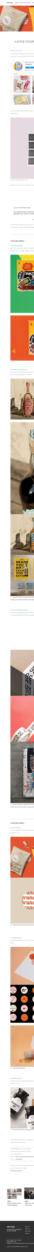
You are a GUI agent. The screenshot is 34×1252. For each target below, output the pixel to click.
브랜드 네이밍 (23, 2)
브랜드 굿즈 (28, 2)
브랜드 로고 (17, 2)
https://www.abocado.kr (16, 1170)
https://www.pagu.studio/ (19, 1068)
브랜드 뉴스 (27, 1233)
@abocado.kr (19, 1159)
